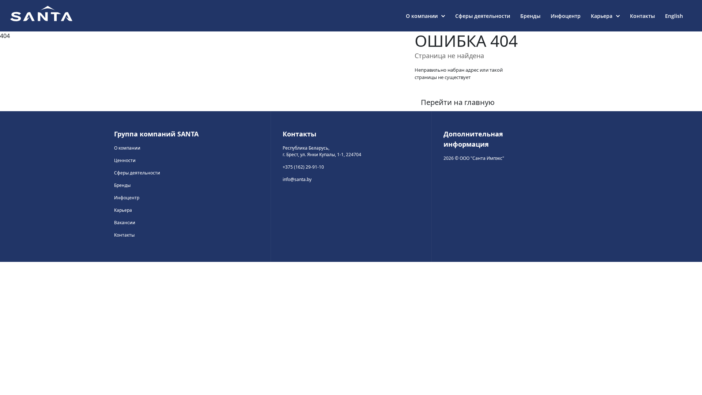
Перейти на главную (458, 102)
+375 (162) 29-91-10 (303, 167)
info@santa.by (297, 179)
